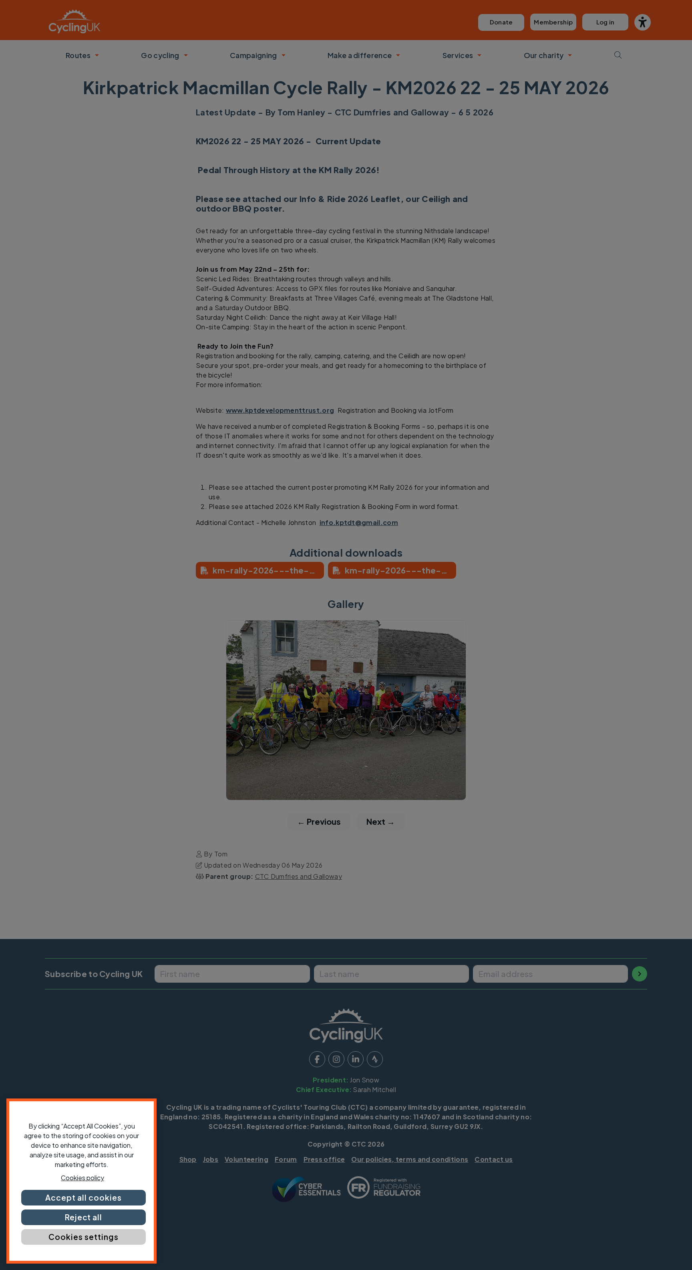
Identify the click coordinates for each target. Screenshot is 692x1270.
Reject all (84, 1217)
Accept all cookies (83, 1197)
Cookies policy (82, 1177)
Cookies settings (83, 1237)
